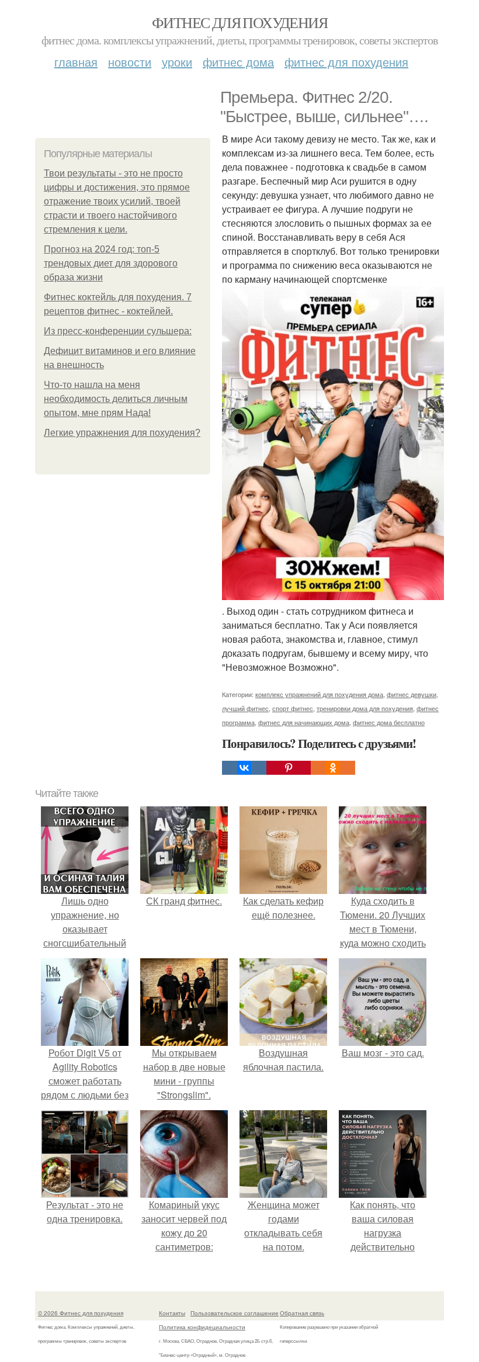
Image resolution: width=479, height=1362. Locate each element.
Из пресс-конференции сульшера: (118, 331)
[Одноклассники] (333, 768)
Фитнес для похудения (239, 22)
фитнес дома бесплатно (389, 722)
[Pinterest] (288, 768)
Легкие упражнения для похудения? (122, 433)
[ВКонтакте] (244, 768)
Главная (76, 61)
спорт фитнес (292, 708)
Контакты (172, 1313)
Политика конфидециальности (202, 1327)
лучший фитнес (245, 708)
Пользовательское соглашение (234, 1313)
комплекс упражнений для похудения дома (319, 694)
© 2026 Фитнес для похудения (80, 1313)
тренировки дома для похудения (365, 708)
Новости (129, 61)
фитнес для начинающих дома (303, 722)
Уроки (177, 61)
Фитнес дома (238, 61)
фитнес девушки (411, 694)
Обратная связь (302, 1313)
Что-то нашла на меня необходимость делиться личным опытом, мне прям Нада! (116, 399)
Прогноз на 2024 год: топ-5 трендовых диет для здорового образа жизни (111, 263)
